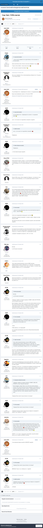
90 (7, 270)
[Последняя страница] (16, 24)
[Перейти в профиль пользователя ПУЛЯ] (6, 291)
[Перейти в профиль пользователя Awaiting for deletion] (6, 77)
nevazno (6, 417)
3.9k (7, 99)
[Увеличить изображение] (38, 63)
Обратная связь (20, 519)
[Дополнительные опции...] (40, 28)
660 (7, 385)
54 (7, 151)
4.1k (7, 62)
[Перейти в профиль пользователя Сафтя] (6, 264)
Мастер (6, 244)
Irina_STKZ (6, 158)
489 (7, 427)
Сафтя (6, 261)
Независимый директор (6, 227)
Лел (6, 187)
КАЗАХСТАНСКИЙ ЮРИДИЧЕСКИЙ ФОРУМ (15, 7)
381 (7, 254)
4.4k (7, 83)
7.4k (7, 369)
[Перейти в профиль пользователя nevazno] (6, 421)
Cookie (25, 519)
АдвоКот (6, 359)
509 (7, 297)
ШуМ (6, 108)
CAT (6, 376)
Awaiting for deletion (6, 73)
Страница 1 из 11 (21, 23)
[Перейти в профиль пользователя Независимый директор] (6, 231)
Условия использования (11, 526)
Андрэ (6, 53)
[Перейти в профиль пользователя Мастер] (6, 248)
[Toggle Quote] (13, 112)
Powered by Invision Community (21, 521)
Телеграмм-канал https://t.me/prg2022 (20, 1)
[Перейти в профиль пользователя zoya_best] (3, 19)
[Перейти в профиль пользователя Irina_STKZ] (6, 162)
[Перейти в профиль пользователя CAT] (6, 380)
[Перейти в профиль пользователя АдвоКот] (6, 363)
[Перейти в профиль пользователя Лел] (6, 191)
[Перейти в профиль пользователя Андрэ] (6, 57)
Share (29, 18)
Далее (13, 23)
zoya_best (10, 18)
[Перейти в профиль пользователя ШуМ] (6, 112)
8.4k (7, 196)
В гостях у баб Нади (16, 19)
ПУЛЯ (6, 287)
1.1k (7, 237)
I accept (39, 525)
